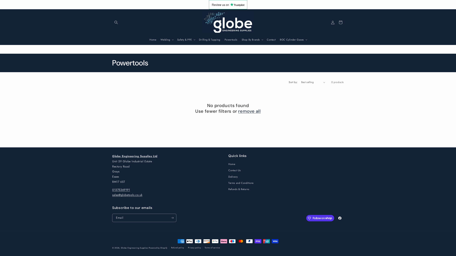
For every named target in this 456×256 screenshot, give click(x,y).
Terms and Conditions (241, 183)
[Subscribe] (172, 218)
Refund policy (177, 247)
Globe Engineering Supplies (135, 247)
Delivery (233, 176)
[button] (116, 22)
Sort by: (293, 82)
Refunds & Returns (238, 189)
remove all (249, 111)
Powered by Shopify (158, 247)
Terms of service (212, 247)
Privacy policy (194, 247)
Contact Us (234, 170)
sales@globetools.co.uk (127, 195)
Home (231, 164)
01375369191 (121, 190)
